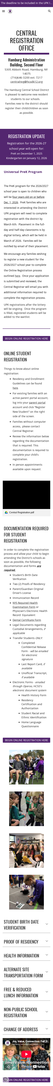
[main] (26, 56)
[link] (26, 498)
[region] (26, 3)
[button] (3, 11)
